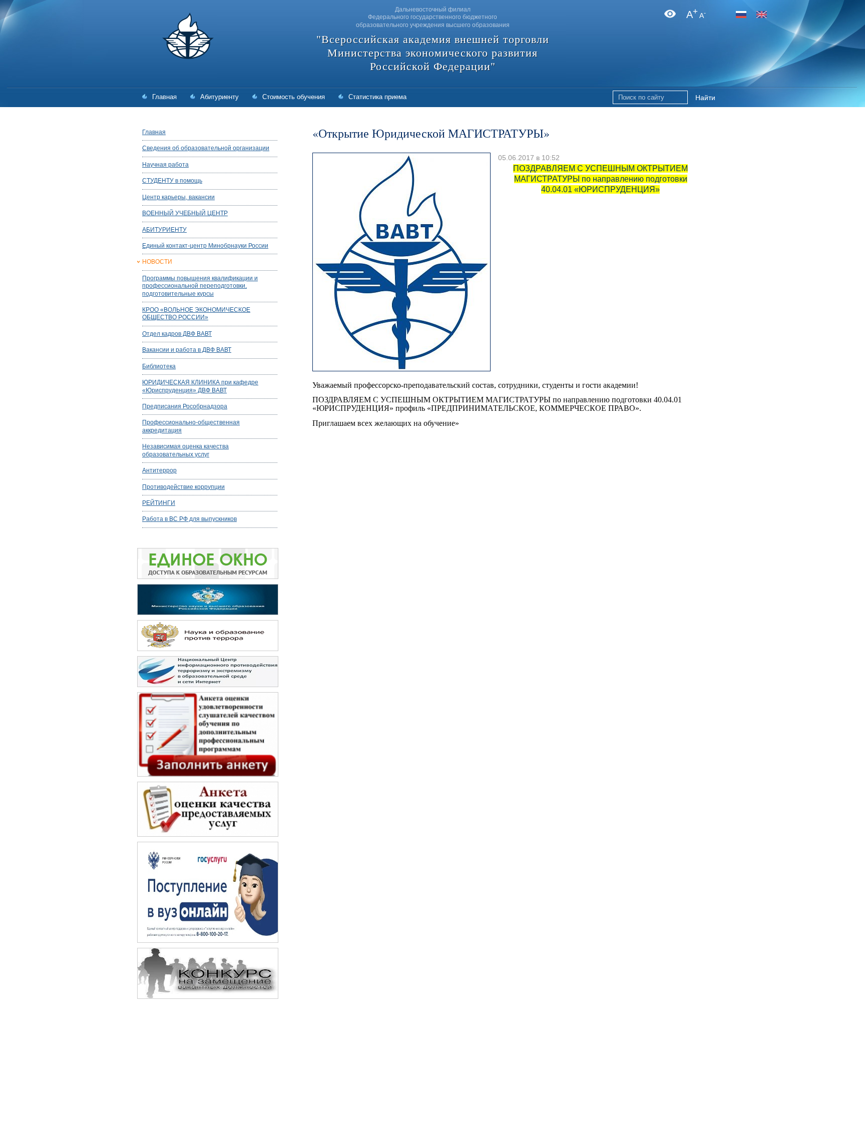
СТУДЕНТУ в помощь (172, 180)
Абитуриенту (219, 97)
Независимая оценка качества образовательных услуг (185, 450)
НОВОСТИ (157, 261)
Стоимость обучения (293, 97)
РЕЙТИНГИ (158, 502)
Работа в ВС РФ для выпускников (189, 518)
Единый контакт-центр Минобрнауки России (205, 245)
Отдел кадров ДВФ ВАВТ (177, 333)
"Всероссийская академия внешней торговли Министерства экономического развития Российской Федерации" (432, 53)
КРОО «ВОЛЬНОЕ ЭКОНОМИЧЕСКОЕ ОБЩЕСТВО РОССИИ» (196, 313)
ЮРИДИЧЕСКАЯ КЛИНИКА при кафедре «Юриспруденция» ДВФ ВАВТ (200, 386)
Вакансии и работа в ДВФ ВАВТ (186, 349)
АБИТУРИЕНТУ (164, 229)
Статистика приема (377, 97)
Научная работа (165, 164)
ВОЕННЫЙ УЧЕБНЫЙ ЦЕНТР (185, 213)
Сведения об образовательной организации (205, 148)
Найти (705, 98)
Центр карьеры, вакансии (178, 197)
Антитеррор (159, 470)
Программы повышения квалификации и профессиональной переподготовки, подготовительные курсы (200, 286)
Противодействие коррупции (183, 486)
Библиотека (159, 366)
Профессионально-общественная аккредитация (191, 426)
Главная (164, 97)
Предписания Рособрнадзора (184, 406)
